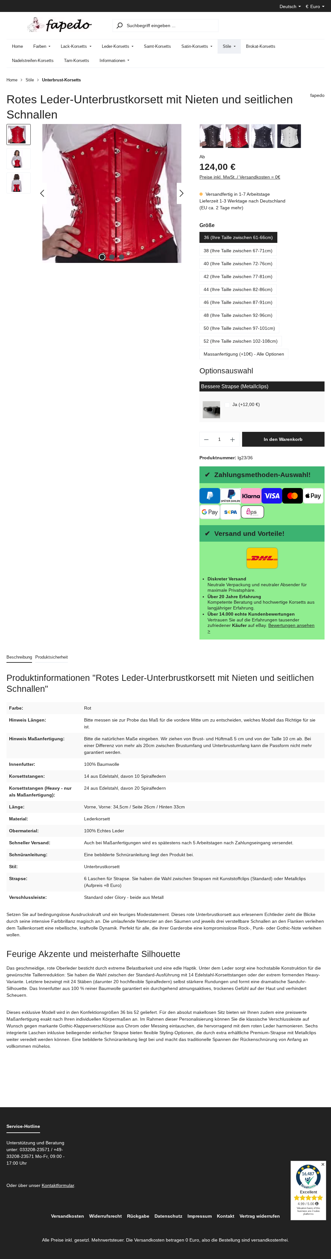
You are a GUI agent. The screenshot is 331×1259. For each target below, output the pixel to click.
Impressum (199, 1216)
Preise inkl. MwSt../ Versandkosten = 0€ (239, 177)
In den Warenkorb (283, 439)
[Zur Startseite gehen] (59, 24)
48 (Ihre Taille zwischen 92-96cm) (238, 315)
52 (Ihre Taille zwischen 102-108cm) (241, 341)
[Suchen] (119, 25)
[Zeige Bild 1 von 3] (102, 257)
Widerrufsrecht (105, 1216)
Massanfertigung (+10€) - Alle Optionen (244, 354)
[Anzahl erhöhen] (233, 439)
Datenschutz (168, 1216)
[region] (96, 193)
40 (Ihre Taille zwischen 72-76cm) (238, 263)
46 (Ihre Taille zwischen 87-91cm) (238, 302)
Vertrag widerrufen (260, 1216)
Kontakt (225, 1216)
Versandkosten (67, 1216)
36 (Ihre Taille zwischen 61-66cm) (238, 237)
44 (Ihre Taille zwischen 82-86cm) (238, 289)
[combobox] (171, 25)
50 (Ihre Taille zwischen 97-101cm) (239, 328)
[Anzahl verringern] (206, 439)
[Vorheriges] (42, 193)
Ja (246, 404)
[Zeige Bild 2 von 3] (111, 257)
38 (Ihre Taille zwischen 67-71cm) (238, 250)
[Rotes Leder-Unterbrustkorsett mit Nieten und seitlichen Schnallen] (112, 193)
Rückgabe (138, 1216)
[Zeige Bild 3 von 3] (121, 257)
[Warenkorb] (317, 25)
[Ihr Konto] (301, 25)
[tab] (19, 657)
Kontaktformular (58, 1185)
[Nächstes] (182, 193)
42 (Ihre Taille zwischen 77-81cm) (238, 276)
